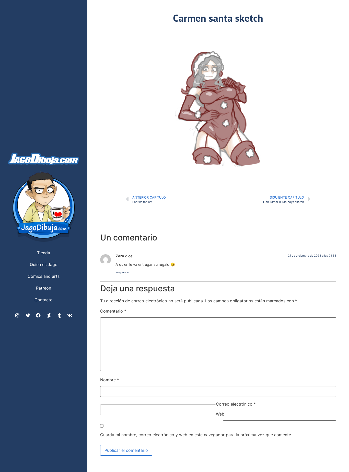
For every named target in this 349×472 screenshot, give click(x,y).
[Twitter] (27, 315)
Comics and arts (44, 276)
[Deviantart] (48, 315)
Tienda (43, 252)
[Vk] (69, 315)
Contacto (43, 299)
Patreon (43, 288)
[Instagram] (17, 315)
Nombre (109, 380)
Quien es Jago (43, 264)
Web (220, 414)
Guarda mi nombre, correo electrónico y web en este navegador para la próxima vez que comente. (196, 435)
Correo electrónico (236, 404)
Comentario (113, 311)
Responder (122, 272)
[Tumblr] (59, 315)
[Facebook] (38, 315)
